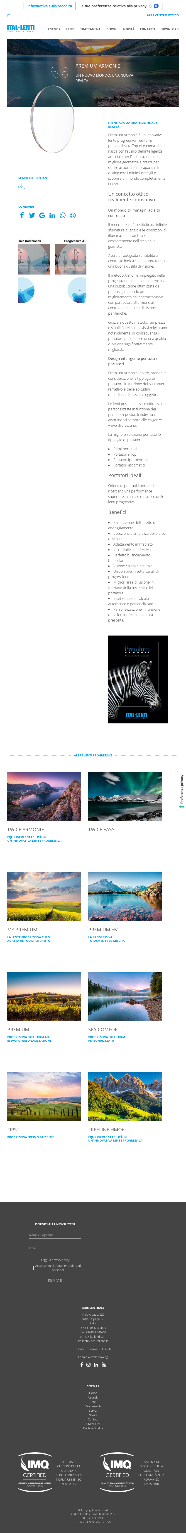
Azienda (93, 1397)
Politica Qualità (93, 1428)
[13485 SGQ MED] (117, 1473)
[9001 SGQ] (35, 1473)
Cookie (93, 1349)
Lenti (93, 1402)
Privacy (79, 1349)
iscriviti (55, 1281)
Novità (93, 1415)
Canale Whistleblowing (93, 1357)
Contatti (93, 1419)
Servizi (93, 1410)
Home (93, 1393)
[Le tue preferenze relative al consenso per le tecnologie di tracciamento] (181, 791)
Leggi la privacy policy (55, 1260)
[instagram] (88, 1364)
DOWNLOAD (93, 1424)
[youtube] (104, 1364)
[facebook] (81, 1364)
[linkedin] (96, 1364)
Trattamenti (93, 1406)
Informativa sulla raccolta (49, 6)
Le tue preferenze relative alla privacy (113, 6)
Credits (106, 1349)
